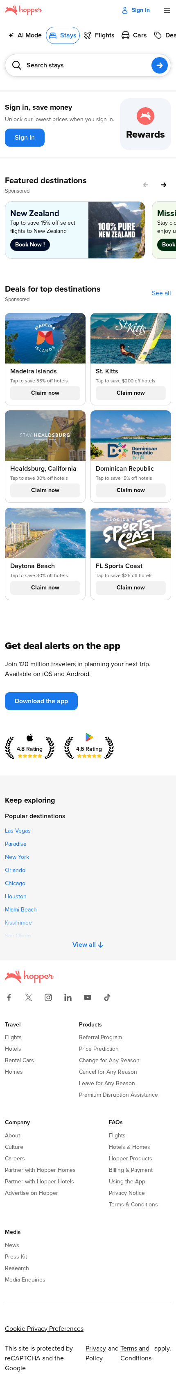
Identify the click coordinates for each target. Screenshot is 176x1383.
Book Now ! (30, 244)
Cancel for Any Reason (108, 1072)
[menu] (167, 10)
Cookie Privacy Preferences (44, 1328)
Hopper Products (130, 1159)
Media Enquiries (25, 1280)
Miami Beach (21, 910)
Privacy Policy (96, 1353)
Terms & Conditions (133, 1205)
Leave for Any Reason (107, 1083)
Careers (15, 1159)
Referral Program (100, 1037)
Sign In (141, 10)
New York (17, 857)
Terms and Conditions (135, 1353)
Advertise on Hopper (31, 1193)
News (12, 1245)
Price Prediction (99, 1049)
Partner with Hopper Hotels (39, 1182)
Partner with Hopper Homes (40, 1170)
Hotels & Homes (129, 1147)
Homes (14, 1072)
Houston (16, 897)
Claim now (45, 392)
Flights (13, 1037)
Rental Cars (19, 1060)
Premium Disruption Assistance (118, 1095)
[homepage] (23, 10)
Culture (14, 1147)
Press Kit (16, 1257)
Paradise (16, 844)
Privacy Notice (127, 1193)
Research (17, 1268)
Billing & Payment (131, 1170)
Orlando (15, 870)
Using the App (127, 1182)
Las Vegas (18, 831)
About (12, 1136)
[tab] (25, 35)
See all (161, 293)
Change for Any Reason (109, 1060)
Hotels (13, 1049)
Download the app (41, 701)
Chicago (15, 883)
